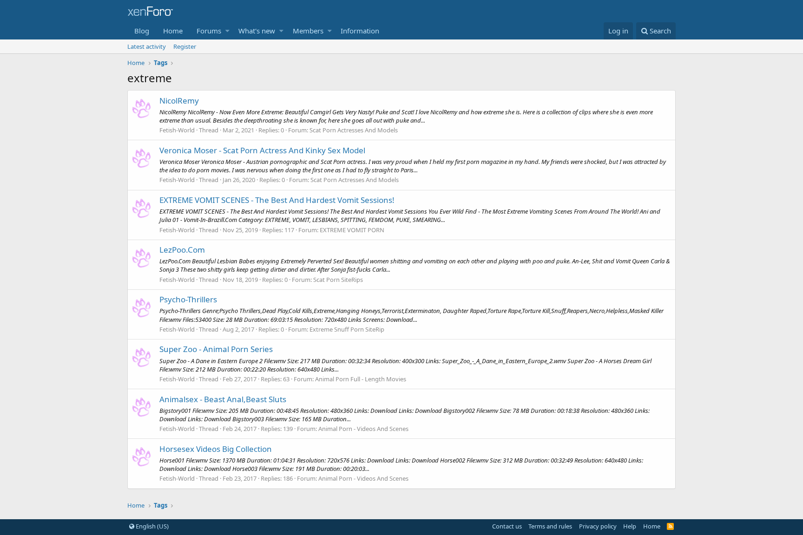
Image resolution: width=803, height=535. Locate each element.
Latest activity (146, 46)
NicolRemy (179, 100)
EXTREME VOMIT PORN (352, 230)
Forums (209, 30)
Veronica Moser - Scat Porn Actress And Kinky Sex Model (262, 150)
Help (629, 526)
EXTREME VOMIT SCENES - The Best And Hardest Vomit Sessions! (277, 200)
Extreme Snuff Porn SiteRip (346, 329)
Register (184, 46)
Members (308, 30)
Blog (141, 30)
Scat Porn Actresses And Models (353, 130)
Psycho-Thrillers (188, 299)
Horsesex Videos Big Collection (215, 449)
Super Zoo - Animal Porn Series (216, 349)
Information (360, 30)
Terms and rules (550, 526)
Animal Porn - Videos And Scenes (363, 428)
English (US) (151, 526)
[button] (227, 30)
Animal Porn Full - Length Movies (360, 379)
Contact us (507, 526)
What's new (256, 30)
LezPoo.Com (182, 249)
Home (173, 30)
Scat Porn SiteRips (338, 279)
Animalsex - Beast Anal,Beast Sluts (222, 399)
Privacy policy (598, 526)
